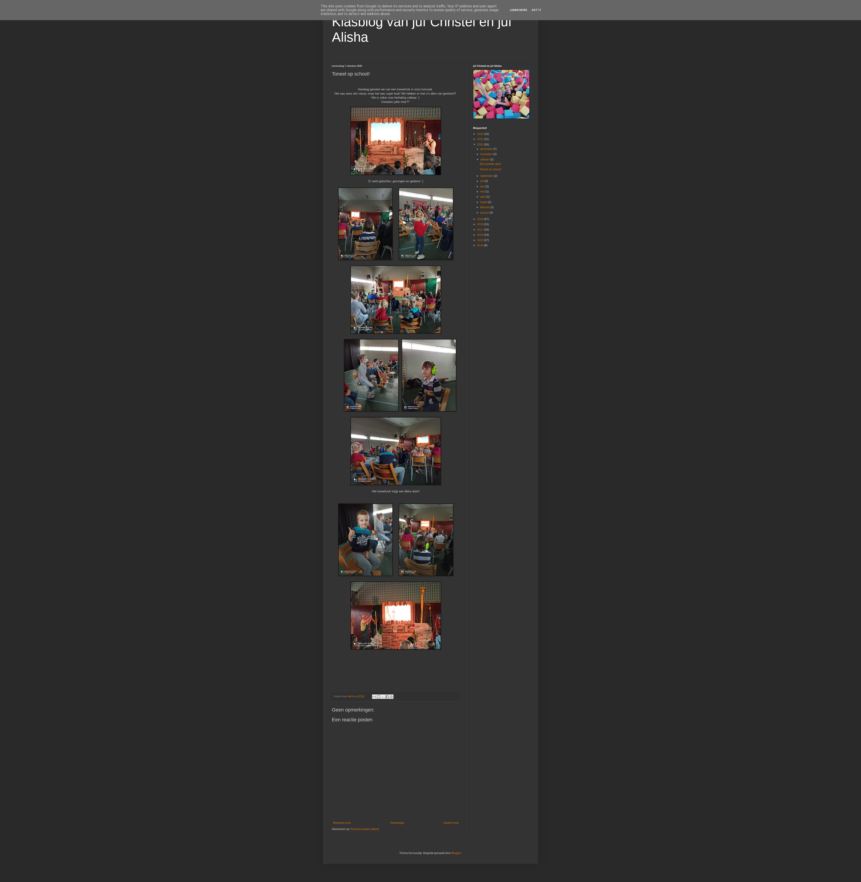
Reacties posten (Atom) (365, 829)
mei (482, 191)
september (487, 175)
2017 (480, 229)
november (486, 154)
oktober (485, 159)
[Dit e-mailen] (374, 696)
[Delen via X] (382, 696)
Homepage (397, 822)
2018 (480, 224)
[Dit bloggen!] (378, 696)
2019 (480, 219)
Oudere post (451, 822)
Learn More (518, 10)
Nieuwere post (342, 822)
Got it (536, 10)
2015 (480, 240)
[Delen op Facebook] (387, 696)
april (483, 196)
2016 (480, 234)
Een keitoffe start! (490, 164)
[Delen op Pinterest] (391, 696)
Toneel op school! (490, 169)
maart (484, 202)
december (486, 149)
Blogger (456, 853)
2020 (480, 144)
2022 (480, 134)
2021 (480, 139)
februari (485, 207)
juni (482, 186)
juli (482, 181)
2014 (480, 245)
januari (484, 212)
